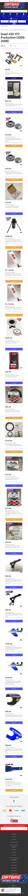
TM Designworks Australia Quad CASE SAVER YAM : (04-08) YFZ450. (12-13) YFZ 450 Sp (14, 615)
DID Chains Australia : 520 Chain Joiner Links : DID (13, 73)
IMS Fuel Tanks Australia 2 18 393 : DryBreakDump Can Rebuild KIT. (12, 206)
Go (14, 23)
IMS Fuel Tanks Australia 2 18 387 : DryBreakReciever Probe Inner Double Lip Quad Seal (13, 513)
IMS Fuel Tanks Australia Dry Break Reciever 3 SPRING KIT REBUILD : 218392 (13, 445)
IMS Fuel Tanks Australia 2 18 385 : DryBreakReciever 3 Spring (12, 342)
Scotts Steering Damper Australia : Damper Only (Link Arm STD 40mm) (12, 890)
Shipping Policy (14, 873)
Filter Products (5, 26)
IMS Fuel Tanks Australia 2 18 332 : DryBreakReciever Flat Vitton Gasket (12, 411)
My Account (14, 836)
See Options (14, 78)
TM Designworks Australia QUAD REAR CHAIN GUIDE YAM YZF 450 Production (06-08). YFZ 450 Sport (13, 649)
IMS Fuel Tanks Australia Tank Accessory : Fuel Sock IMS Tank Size (13, 105)
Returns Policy (14, 868)
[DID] (21, 65)
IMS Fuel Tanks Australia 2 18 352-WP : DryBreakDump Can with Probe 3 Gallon (13, 274)
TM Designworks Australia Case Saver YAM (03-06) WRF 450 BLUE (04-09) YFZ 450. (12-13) (13, 581)
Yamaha (6, 29)
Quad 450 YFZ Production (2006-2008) (17, 29)
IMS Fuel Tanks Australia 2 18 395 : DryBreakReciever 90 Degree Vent (12, 546)
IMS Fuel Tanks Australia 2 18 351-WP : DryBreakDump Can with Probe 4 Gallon (13, 308)
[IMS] (21, 97)
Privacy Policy (14, 865)
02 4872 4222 (15, 1)
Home (3, 29)
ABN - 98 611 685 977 (14, 845)
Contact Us (14, 855)
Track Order (14, 839)
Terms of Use (14, 862)
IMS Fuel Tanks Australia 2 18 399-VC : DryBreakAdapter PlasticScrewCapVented (14, 172)
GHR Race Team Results (14, 857)
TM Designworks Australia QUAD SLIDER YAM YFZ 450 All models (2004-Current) (13, 715)
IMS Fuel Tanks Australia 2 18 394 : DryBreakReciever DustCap (12, 376)
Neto (18, 894)
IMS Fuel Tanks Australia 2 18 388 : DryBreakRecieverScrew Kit (12, 478)
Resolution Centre (14, 842)
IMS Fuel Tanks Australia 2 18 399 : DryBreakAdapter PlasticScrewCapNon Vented (13, 140)
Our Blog (14, 852)
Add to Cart (14, 112)
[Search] (25, 11)
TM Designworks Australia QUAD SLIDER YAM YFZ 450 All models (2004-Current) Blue (13, 750)
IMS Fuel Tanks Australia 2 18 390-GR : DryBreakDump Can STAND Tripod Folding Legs (13, 241)
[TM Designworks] (21, 572)
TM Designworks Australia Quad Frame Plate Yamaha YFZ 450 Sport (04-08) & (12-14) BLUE (13, 784)
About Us (14, 849)
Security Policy (14, 870)
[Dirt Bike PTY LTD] (14, 5)
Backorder (14, 146)
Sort (11, 45)
